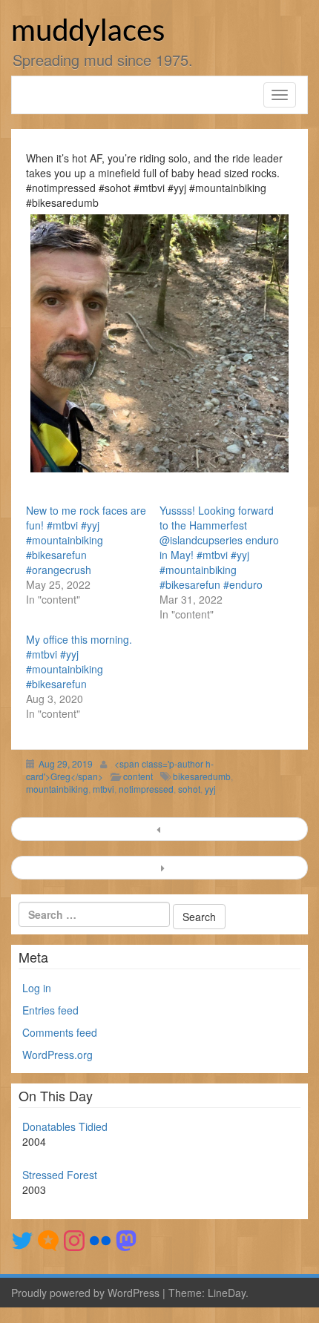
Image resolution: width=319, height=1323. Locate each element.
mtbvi (103, 788)
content (138, 776)
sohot (189, 788)
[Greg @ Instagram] (74, 1239)
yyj (210, 788)
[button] (159, 343)
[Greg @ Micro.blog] (48, 1239)
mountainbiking (57, 788)
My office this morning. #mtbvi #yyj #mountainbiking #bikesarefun (79, 661)
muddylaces (88, 32)
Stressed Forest (59, 1174)
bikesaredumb (202, 776)
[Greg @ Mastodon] (126, 1239)
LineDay (227, 1292)
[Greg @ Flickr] (100, 1239)
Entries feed (50, 1010)
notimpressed (146, 788)
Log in (36, 987)
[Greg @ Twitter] (22, 1239)
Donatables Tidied (65, 1126)
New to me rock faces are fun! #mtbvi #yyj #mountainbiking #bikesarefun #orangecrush (86, 540)
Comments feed (59, 1032)
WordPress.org (57, 1054)
